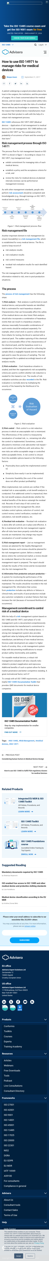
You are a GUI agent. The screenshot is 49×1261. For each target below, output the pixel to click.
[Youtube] (25, 1002)
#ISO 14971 (13, 744)
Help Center (10, 1229)
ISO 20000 (9, 1140)
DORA (7, 1155)
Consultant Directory (14, 1091)
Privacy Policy (39, 1243)
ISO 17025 (9, 1135)
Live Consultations (13, 1085)
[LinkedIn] (4, 1002)
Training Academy (13, 1046)
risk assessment (16, 193)
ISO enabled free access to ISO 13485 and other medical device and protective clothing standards (24, 884)
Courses (8, 1036)
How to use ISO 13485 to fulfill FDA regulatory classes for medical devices (25, 772)
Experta (8, 1041)
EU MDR (8, 1165)
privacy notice (30, 926)
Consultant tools (12, 1205)
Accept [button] (18, 1256)
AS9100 (8, 1176)
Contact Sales (11, 1210)
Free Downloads (12, 1070)
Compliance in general (15, 1186)
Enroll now (27, 854)
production (10, 590)
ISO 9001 (8, 1115)
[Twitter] (11, 1002)
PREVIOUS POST (13, 755)
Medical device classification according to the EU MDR (24, 898)
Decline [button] (30, 1256)
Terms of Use (10, 1215)
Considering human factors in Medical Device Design (23, 759)
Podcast (8, 1080)
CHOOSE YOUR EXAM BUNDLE (24, 38)
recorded (30, 379)
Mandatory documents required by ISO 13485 (22, 872)
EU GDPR (8, 1160)
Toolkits (8, 1031)
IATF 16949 (9, 1170)
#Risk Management (26, 741)
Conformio (9, 1026)
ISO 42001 (9, 1110)
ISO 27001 (9, 1104)
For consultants (11, 1181)
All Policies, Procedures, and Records (29, 806)
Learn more (24, 811)
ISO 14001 (9, 1120)
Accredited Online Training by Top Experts (32, 849)
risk (18, 616)
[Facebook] (18, 1002)
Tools (6, 1075)
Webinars (8, 1065)
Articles (7, 1060)
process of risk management (18, 294)
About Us (8, 1200)
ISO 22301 (9, 1145)
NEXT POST (38, 767)
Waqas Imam (12, 77)
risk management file (31, 239)
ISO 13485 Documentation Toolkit (22, 682)
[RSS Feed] (32, 1002)
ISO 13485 (6, 122)
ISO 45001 (9, 1125)
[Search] (35, 44)
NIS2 (6, 1150)
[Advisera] (9, 52)
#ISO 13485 (13, 741)
